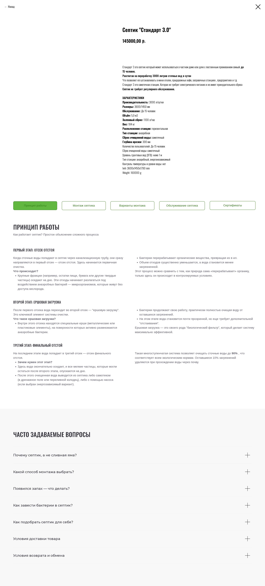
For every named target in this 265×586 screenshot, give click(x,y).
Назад (11, 6)
